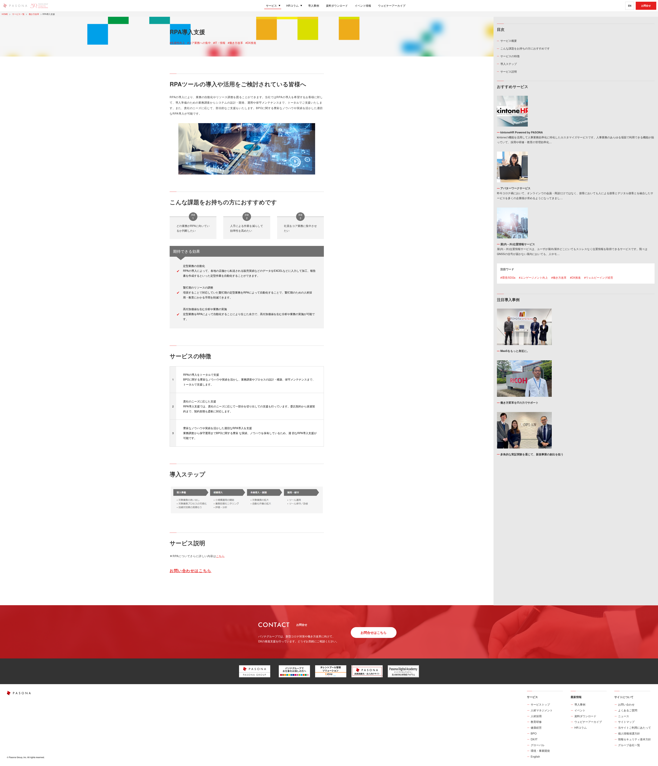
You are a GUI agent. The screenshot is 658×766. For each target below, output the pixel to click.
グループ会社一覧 (629, 745)
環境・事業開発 (540, 751)
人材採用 (536, 716)
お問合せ (646, 5)
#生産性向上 (177, 43)
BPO (534, 733)
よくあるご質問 (627, 710)
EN (629, 5)
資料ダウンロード (585, 716)
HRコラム (580, 728)
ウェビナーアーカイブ (588, 722)
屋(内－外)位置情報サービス (517, 244)
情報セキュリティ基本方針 (634, 739)
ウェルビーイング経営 (599, 277)
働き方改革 (559, 277)
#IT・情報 (219, 43)
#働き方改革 (235, 43)
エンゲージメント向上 (534, 277)
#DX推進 (250, 43)
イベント (579, 710)
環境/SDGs (508, 277)
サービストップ (540, 704)
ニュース (623, 716)
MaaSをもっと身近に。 (514, 351)
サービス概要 (508, 41)
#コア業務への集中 (199, 43)
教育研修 (536, 722)
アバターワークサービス (515, 188)
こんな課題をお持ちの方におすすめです (525, 48)
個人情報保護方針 (629, 733)
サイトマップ (626, 722)
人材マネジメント (542, 710)
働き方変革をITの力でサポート (519, 402)
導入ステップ (508, 64)
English (535, 756)
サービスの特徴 (510, 56)
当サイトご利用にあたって (634, 728)
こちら (220, 556)
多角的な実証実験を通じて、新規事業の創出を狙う (531, 454)
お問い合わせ (626, 704)
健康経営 (536, 728)
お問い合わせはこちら (190, 570)
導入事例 (579, 704)
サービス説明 (508, 71)
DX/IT (534, 739)
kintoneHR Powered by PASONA (521, 132)
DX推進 (576, 277)
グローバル (537, 745)
